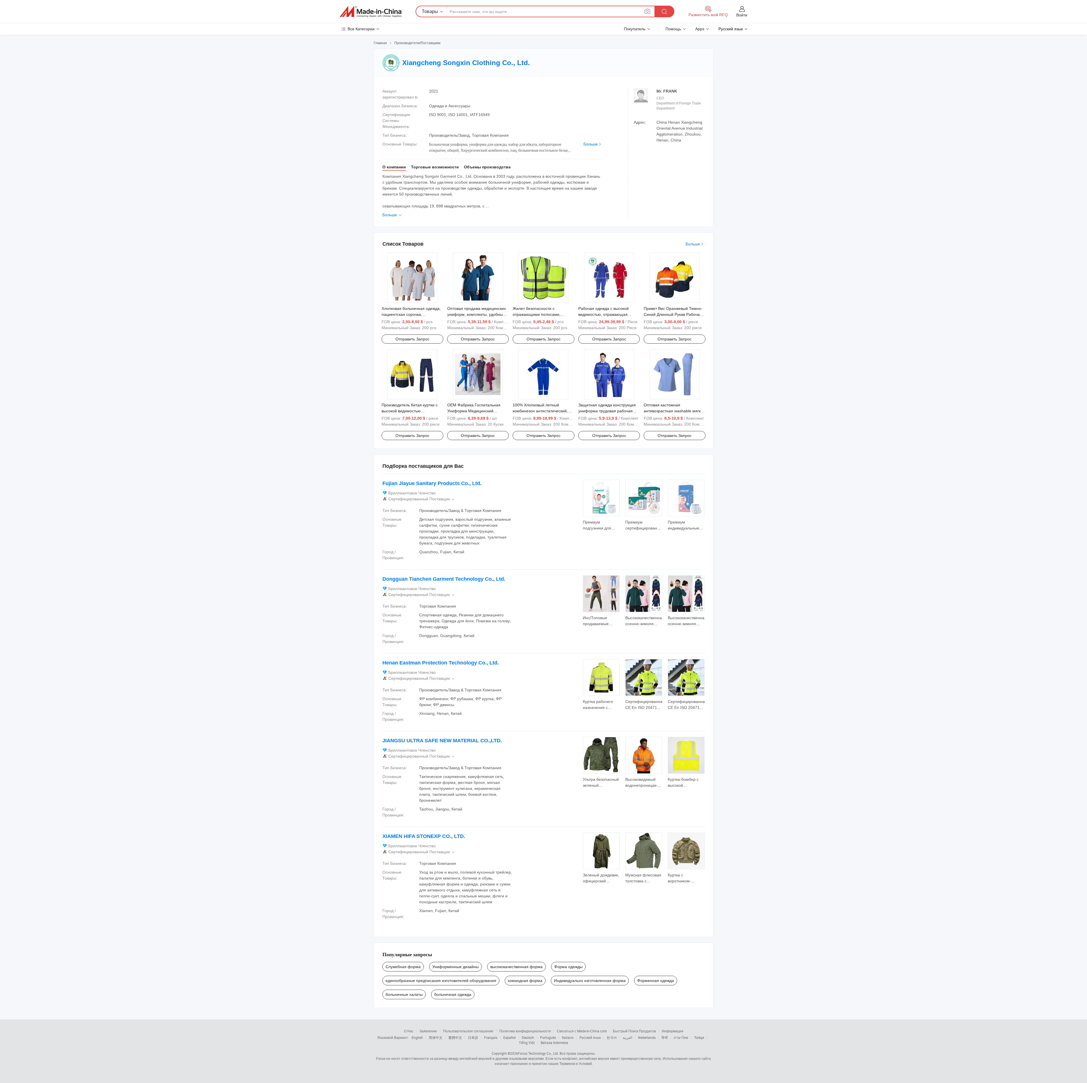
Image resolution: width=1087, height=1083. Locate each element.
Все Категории (361, 29)
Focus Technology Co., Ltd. (538, 1053)
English (417, 1037)
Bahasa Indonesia (554, 1042)
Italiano (568, 1037)
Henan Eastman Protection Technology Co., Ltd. (440, 663)
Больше (590, 144)
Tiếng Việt (527, 1042)
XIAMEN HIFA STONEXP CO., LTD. (423, 836)
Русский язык (590, 1037)
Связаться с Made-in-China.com (582, 1031)
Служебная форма (403, 966)
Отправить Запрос (412, 339)
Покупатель (634, 29)
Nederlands (647, 1037)
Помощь (673, 29)
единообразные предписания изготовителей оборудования (441, 980)
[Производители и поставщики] (370, 12)
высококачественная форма (516, 966)
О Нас (409, 1031)
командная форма (525, 980)
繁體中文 (455, 1037)
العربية (627, 1037)
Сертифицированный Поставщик (421, 499)
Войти (741, 15)
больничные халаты (404, 994)
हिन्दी (665, 1037)
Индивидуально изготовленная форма (590, 980)
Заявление (428, 1031)
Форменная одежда (655, 980)
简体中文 (435, 1037)
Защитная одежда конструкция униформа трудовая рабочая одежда (607, 411)
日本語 (473, 1037)
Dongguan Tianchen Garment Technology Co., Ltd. (443, 579)
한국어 (612, 1037)
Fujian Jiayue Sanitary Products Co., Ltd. (432, 483)
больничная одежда (452, 994)
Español (509, 1037)
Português (548, 1037)
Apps (699, 29)
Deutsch (528, 1037)
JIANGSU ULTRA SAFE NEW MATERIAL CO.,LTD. (442, 740)
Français (490, 1037)
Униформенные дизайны (455, 966)
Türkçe (699, 1037)
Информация (672, 1031)
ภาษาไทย (681, 1037)
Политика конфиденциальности (525, 1031)
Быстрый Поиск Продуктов (634, 1031)
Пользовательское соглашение (468, 1031)
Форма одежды (568, 966)
